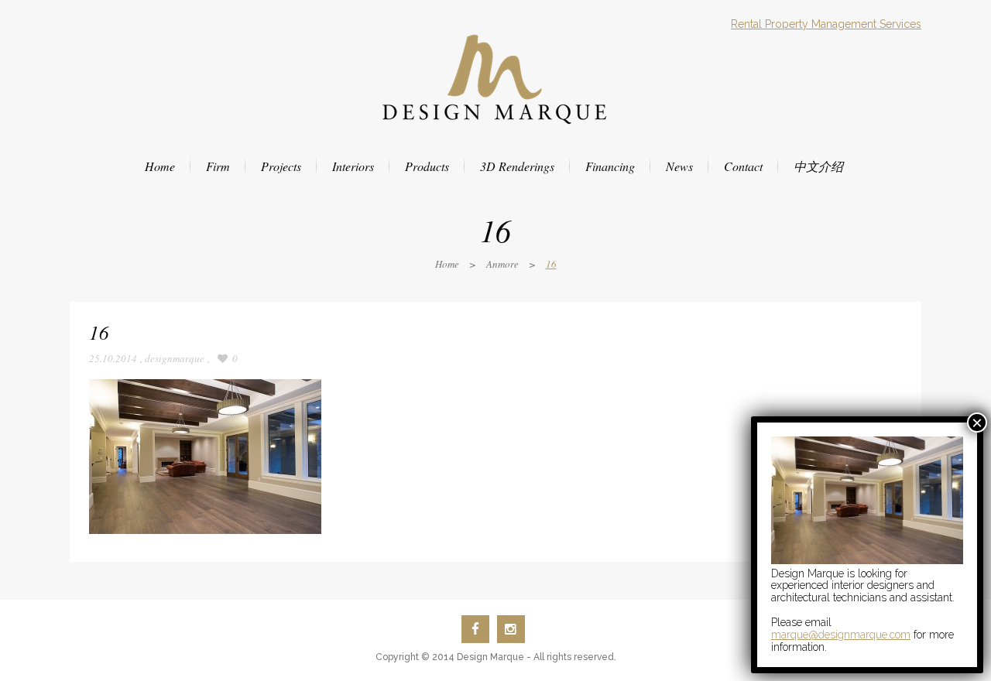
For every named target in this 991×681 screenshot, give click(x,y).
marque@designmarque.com (840, 634)
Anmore (502, 264)
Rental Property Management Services (826, 24)
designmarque (174, 358)
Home (447, 264)
